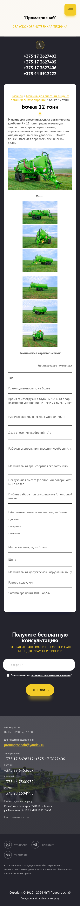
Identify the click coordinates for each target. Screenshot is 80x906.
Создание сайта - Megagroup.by (40, 898)
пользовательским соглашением (50, 675)
